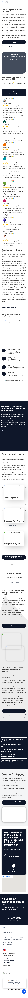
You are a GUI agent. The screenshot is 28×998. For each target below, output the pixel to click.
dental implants (21, 26)
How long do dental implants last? (11, 745)
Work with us (6, 968)
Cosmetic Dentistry (9, 960)
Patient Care (14, 918)
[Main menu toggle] (24, 2)
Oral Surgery (7, 962)
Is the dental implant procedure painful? (12, 740)
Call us (13, 869)
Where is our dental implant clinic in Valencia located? (12, 761)
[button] (14, 740)
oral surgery (6, 27)
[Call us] (13, 866)
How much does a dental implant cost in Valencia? (12, 750)
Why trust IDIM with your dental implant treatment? (12, 756)
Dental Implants (8, 958)
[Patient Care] (14, 915)
